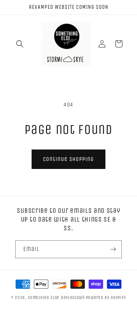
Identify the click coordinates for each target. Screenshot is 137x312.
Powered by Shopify (106, 297)
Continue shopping (68, 159)
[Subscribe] (113, 249)
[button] (19, 43)
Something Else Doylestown (56, 297)
